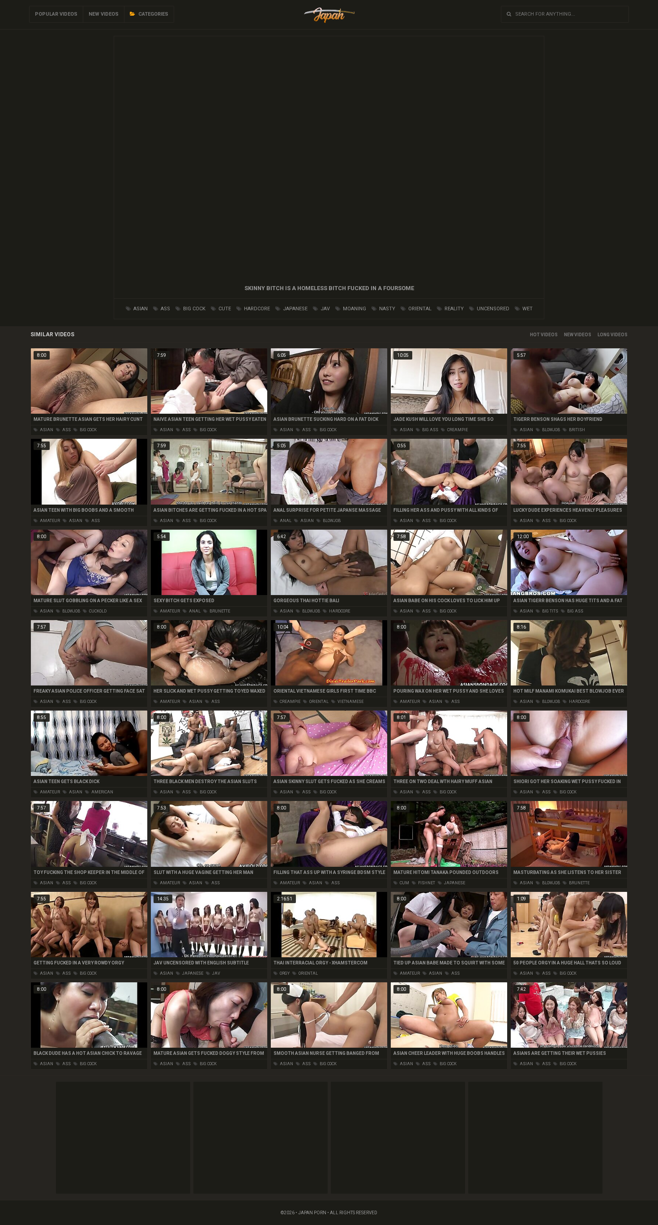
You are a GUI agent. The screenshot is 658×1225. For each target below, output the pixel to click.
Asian (140, 309)
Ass (164, 309)
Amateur (49, 520)
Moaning (354, 309)
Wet (527, 309)
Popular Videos (56, 14)
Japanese (295, 309)
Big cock (193, 309)
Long (604, 334)
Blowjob (550, 430)
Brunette (219, 611)
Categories (152, 14)
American (101, 792)
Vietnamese (350, 701)
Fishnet (426, 883)
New (568, 334)
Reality (453, 309)
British (576, 430)
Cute (224, 309)
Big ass (429, 430)
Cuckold (97, 611)
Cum (404, 883)
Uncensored (492, 309)
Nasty (386, 309)
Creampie (457, 430)
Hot (535, 334)
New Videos (104, 14)
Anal (285, 520)
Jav (324, 309)
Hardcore (256, 309)
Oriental (419, 309)
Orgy (284, 973)
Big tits (549, 611)
